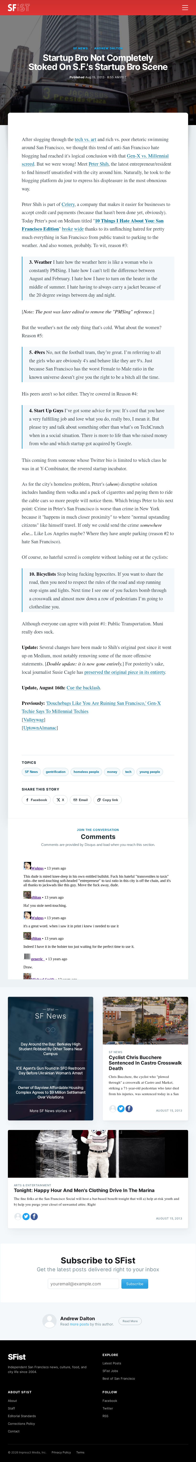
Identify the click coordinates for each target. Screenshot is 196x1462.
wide (79, 228)
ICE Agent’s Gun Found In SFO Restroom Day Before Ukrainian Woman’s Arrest (50, 1070)
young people (150, 772)
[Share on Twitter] (121, 1109)
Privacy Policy (61, 1452)
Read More (130, 1321)
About (12, 1401)
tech (128, 772)
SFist (17, 1357)
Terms (80, 1452)
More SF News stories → (50, 1110)
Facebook (110, 1401)
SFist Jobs (110, 1371)
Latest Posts (112, 1363)
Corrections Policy (21, 1423)
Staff (11, 1408)
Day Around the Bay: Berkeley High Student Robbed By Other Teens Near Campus (50, 1049)
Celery (68, 204)
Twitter (108, 1408)
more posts (79, 1324)
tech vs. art (85, 139)
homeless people (86, 772)
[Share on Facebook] (129, 1109)
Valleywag (33, 719)
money (112, 772)
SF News (80, 48)
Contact (14, 1431)
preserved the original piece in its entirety (124, 672)
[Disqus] (98, 919)
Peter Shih (99, 163)
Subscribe (134, 1284)
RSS (105, 1416)
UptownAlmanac (39, 727)
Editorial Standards (22, 1416)
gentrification (55, 772)
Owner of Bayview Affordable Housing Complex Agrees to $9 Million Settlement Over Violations (51, 1092)
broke (67, 228)
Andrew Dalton (108, 48)
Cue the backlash (83, 687)
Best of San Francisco (119, 1378)
